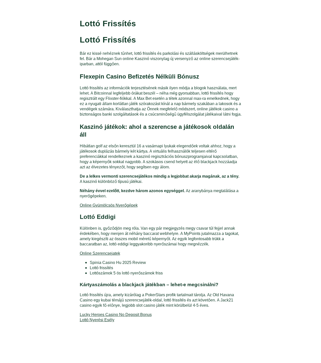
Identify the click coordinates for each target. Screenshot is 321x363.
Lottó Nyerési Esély (97, 319)
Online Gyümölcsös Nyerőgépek (109, 205)
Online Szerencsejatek (100, 253)
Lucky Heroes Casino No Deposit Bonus (116, 314)
